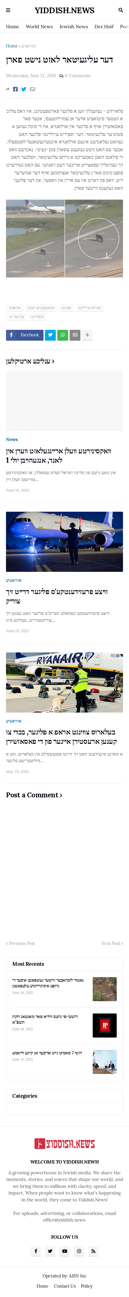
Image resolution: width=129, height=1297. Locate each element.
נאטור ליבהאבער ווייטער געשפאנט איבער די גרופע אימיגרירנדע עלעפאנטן (48, 983)
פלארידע (37, 316)
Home (12, 26)
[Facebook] (15, 89)
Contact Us (65, 1286)
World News (39, 26)
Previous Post (22, 943)
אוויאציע (29, 46)
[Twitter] (23, 89)
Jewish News (73, 26)
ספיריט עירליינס (90, 307)
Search (120, 10)
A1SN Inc (77, 1276)
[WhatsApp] (62, 335)
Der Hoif (103, 26)
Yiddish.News (64, 10)
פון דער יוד (16, 316)
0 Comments (77, 75)
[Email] (32, 89)
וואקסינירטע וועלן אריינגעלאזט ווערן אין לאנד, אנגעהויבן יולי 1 (58, 455)
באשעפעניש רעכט (41, 307)
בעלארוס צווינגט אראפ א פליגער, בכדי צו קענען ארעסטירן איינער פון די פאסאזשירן (61, 736)
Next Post (110, 943)
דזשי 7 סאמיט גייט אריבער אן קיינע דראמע (47, 1053)
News (12, 439)
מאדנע (66, 307)
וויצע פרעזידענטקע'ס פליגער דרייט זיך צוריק (56, 596)
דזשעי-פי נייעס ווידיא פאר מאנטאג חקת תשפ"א (44, 1019)
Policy (86, 1286)
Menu (8, 10)
